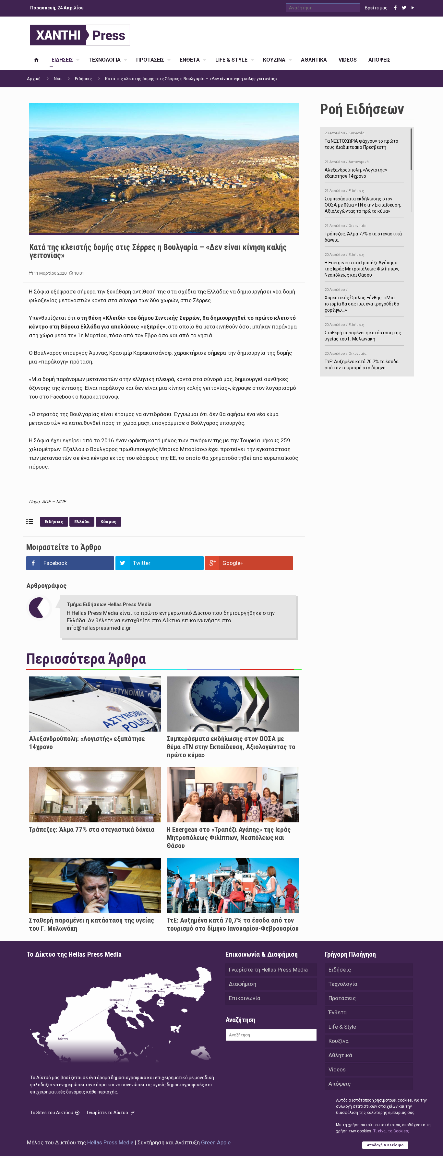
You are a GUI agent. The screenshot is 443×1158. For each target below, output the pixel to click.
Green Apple (216, 1142)
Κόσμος (108, 521)
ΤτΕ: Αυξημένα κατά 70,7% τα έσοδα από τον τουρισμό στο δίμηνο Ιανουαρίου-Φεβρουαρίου (233, 924)
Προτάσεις (342, 998)
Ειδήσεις (83, 78)
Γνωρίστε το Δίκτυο (108, 1112)
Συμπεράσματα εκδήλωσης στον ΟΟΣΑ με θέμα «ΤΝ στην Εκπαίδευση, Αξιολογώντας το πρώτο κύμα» (231, 747)
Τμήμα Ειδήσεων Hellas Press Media (109, 604)
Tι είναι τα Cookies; (391, 1131)
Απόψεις (340, 1083)
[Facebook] (395, 8)
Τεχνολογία (343, 984)
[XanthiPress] (80, 33)
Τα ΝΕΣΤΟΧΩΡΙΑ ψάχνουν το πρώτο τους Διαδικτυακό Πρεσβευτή (361, 140)
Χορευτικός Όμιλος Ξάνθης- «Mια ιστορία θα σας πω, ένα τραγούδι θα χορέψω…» (362, 300)
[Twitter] (404, 8)
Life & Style (342, 1026)
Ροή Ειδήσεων (362, 109)
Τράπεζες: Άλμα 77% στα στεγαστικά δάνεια (91, 829)
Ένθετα (338, 1012)
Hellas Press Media (110, 1142)
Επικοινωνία (244, 998)
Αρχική (34, 78)
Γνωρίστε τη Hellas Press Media (268, 969)
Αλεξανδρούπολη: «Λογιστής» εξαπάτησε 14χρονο (356, 169)
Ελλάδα (82, 521)
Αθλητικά (340, 1055)
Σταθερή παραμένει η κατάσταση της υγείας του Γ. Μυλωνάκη (363, 332)
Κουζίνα (339, 1041)
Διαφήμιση (242, 984)
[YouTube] (412, 8)
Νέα (58, 78)
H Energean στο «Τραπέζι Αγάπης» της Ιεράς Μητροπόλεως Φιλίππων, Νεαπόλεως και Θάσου (229, 838)
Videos (337, 1069)
